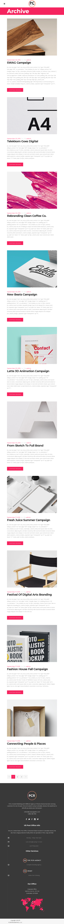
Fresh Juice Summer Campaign (28, 520)
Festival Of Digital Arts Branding (29, 594)
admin (28, 60)
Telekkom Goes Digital (22, 141)
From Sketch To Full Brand (25, 445)
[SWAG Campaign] (32, 37)
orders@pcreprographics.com (32, 812)
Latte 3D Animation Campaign (28, 371)
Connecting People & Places (26, 743)
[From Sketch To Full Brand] (32, 420)
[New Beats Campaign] (32, 268)
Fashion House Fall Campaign (27, 669)
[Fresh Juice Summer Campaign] (32, 494)
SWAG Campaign (19, 62)
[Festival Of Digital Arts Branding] (32, 568)
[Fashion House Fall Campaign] (32, 643)
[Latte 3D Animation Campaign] (32, 345)
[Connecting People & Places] (32, 718)
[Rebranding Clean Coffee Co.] (32, 190)
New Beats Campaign (22, 294)
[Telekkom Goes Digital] (32, 115)
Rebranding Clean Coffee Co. (26, 216)
